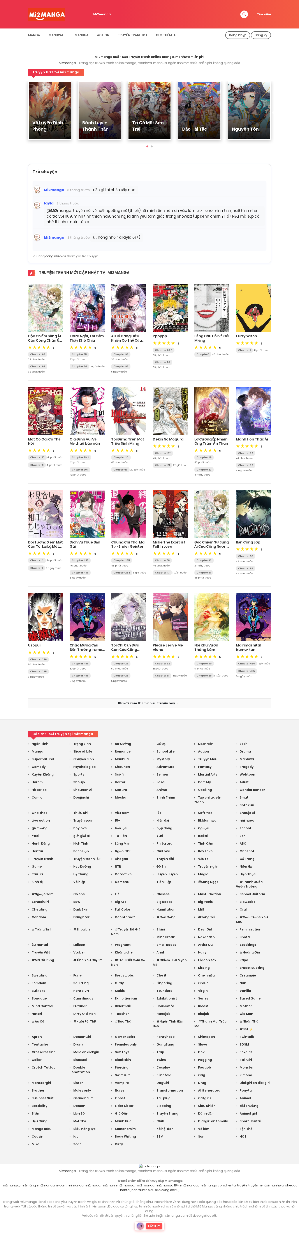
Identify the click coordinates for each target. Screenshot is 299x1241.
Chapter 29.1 (80, 469)
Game (36, 866)
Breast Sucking (251, 968)
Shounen (122, 767)
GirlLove (163, 851)
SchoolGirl (40, 902)
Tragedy (246, 767)
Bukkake (38, 991)
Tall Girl (245, 1060)
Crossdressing (43, 1052)
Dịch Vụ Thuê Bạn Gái (85, 544)
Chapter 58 (245, 556)
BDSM (244, 1044)
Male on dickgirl (86, 1052)
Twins (161, 1060)
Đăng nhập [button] (237, 35)
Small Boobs (166, 945)
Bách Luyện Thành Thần (95, 126)
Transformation (169, 1090)
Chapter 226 (38, 659)
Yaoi (35, 836)
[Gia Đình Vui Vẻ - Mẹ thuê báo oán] (87, 411)
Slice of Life (82, 751)
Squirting (81, 983)
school (245, 828)
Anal (160, 952)
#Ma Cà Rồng (42, 960)
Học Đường (82, 866)
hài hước (246, 820)
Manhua (81, 35)
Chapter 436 (80, 572)
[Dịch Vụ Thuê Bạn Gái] (87, 514)
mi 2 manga (145, 1185)
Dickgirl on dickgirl (254, 1083)
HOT (242, 1136)
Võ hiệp (79, 882)
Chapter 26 (245, 465)
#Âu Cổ (37, 1021)
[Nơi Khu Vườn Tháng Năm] (211, 617)
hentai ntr (139, 1190)
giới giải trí (81, 836)
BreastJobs (124, 975)
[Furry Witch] (253, 307)
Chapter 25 (120, 675)
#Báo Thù (122, 1021)
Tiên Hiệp (163, 882)
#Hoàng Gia (249, 952)
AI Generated (208, 1090)
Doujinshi (81, 797)
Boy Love (205, 851)
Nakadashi (206, 937)
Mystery (163, 759)
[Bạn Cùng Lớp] (253, 514)
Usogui (34, 645)
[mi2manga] (46, 14)
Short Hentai (250, 1121)
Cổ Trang (247, 859)
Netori (36, 1014)
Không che (123, 952)
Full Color (122, 909)
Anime (161, 790)
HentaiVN (81, 991)
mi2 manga (125, 1185)
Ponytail (246, 1090)
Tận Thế (245, 1129)
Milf (200, 909)
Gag (201, 1075)
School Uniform (252, 894)
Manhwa (56, 35)
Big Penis (205, 902)
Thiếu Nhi (80, 813)
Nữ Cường (122, 744)
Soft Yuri (246, 805)
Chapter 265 (121, 560)
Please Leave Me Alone (168, 647)
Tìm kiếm (264, 14)
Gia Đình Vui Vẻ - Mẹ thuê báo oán (85, 441)
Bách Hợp (81, 851)
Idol (76, 1136)
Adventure (165, 767)
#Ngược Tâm (42, 894)
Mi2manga (102, 14)
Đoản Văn (205, 744)
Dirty (118, 1144)
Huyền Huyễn (167, 874)
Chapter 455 (80, 675)
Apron (36, 1037)
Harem (37, 782)
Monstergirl (41, 1083)
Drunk (78, 1044)
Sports (78, 774)
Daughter (81, 917)
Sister (78, 1083)
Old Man (246, 1014)
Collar (36, 1060)
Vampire (121, 1083)
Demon (79, 1106)
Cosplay (163, 1067)
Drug (201, 1083)
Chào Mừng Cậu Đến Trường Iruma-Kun (87, 649)
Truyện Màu (207, 759)
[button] (244, 14)
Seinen (162, 774)
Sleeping (163, 1106)
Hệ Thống (80, 874)
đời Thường (249, 1106)
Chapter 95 (120, 366)
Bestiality (39, 1106)
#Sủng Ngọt (207, 882)
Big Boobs (164, 902)
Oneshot (246, 851)
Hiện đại (162, 820)
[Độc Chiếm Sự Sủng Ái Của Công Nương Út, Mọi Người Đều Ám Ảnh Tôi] (211, 514)
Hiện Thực (247, 874)
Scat (77, 1144)
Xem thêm (164, 35)
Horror (119, 782)
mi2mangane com (52, 1185)
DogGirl (162, 1083)
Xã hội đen (165, 1129)
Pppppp (160, 336)
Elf (116, 894)
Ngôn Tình (39, 744)
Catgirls (204, 1098)
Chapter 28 (204, 457)
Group (203, 983)
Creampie (247, 975)
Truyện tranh (42, 859)
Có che (79, 894)
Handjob (163, 1014)
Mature (120, 790)
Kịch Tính (80, 843)
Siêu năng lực (84, 1129)
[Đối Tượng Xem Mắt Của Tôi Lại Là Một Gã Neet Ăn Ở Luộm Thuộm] (45, 514)
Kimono (245, 1075)
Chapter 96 (120, 354)
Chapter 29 (204, 675)
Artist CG (205, 945)
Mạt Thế (79, 1121)
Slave (202, 1044)
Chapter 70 (162, 362)
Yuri (159, 836)
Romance (122, 751)
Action (103, 35)
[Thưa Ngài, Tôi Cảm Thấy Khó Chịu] (87, 307)
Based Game (250, 998)
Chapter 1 (203, 354)
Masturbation (209, 894)
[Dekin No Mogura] (170, 411)
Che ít (161, 975)
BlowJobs (247, 902)
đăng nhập (53, 256)
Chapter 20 (120, 457)
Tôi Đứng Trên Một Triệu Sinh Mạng (127, 441)
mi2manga (10, 1185)
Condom (38, 917)
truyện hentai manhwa (266, 1185)
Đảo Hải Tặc (194, 129)
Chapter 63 (37, 354)
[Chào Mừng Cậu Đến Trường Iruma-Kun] (87, 617)
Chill (160, 1121)
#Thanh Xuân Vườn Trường (249, 884)
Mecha (120, 797)
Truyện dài (165, 859)
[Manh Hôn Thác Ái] (253, 411)
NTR (117, 866)
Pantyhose (165, 1037)
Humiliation (166, 909)
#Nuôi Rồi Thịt (85, 1021)
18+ (117, 820)
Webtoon (247, 774)
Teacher (121, 1014)
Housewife (165, 1006)
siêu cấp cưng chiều (163, 1190)
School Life (165, 751)
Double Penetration (80, 1069)
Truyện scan (83, 820)
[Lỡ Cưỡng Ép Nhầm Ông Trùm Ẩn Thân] (211, 411)
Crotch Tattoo (43, 1067)
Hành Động (40, 843)
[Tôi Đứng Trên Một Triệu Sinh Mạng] (128, 411)
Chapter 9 (37, 465)
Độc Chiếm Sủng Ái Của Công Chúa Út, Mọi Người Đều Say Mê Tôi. (45, 342)
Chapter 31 (162, 675)
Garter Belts (124, 1037)
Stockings (247, 945)
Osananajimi (83, 1098)
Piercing (121, 1067)
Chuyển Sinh (83, 759)
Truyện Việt (40, 952)
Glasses (163, 894)
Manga (34, 35)
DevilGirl (204, 929)
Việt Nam (121, 813)
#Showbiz (81, 929)
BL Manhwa (206, 820)
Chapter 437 (80, 560)
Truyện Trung (167, 1113)
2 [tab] (152, 146)
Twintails (247, 1037)
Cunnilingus (83, 998)
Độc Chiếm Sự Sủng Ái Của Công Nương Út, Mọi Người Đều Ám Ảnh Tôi (211, 548)
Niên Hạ (245, 866)
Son (200, 1136)
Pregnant (122, 945)
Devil (201, 1052)
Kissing (203, 968)
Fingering (164, 983)
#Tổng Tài (206, 917)
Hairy (202, 952)
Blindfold (163, 1075)
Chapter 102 (163, 453)
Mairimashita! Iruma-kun (248, 647)
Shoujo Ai (247, 813)
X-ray (119, 983)
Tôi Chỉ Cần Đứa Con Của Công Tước (125, 649)
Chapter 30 (204, 663)
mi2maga (92, 1185)
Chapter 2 (37, 560)
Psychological (85, 767)
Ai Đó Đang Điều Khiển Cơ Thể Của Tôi (126, 340)
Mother (245, 1006)
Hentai (37, 851)
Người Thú (123, 851)
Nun (242, 983)
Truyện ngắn (207, 866)
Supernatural (42, 759)
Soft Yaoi (205, 813)
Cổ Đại (161, 744)
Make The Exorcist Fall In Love (169, 544)
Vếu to (203, 859)
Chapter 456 (80, 663)
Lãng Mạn (122, 843)
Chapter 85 (79, 354)
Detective (123, 874)
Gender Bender (252, 790)
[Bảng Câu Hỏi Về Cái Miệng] (211, 307)
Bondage (39, 998)
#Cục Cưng (166, 917)
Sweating (39, 975)
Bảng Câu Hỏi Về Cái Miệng (211, 338)
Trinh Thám (165, 797)
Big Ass (120, 902)
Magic (202, 874)
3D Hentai (39, 945)
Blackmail (122, 1006)
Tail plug (163, 1098)
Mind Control (42, 1006)
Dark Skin (80, 909)
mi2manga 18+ (167, 1185)
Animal (245, 1098)
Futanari (80, 1006)
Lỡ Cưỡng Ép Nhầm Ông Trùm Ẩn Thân (211, 441)
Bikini (160, 929)
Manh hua (123, 1121)
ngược (203, 828)
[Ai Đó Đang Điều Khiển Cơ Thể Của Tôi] (128, 307)
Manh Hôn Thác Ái (252, 439)
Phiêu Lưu (164, 843)
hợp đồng (164, 828)
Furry (77, 975)
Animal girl (248, 1113)
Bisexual (80, 1060)
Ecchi (243, 744)
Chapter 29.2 (80, 457)
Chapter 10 (37, 457)
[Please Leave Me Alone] (170, 617)
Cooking (204, 790)
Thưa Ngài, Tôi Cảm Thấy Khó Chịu (87, 338)
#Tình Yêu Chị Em (87, 960)
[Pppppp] (170, 307)
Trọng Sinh (82, 744)
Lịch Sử (79, 1113)
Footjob (204, 1067)
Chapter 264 (121, 572)
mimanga (76, 1185)
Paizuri (37, 874)
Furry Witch (246, 336)
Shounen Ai (82, 790)
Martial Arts (207, 774)
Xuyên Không (42, 774)
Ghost (119, 1098)
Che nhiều (206, 975)
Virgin (202, 991)
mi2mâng (28, 1185)
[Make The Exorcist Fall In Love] (170, 514)
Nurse (119, 1090)
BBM (159, 1136)
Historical (39, 790)
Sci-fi (119, 774)
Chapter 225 (38, 671)
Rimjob (203, 1014)
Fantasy (204, 767)
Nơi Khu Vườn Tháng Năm (206, 647)
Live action (40, 820)
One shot (39, 813)
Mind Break (165, 937)
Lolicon (79, 945)
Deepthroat (124, 917)
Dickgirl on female (212, 1121)
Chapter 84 (79, 366)
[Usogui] (45, 617)
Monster (246, 1067)
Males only (82, 1090)
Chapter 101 (162, 465)
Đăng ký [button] (261, 35)
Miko (35, 1144)
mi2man (108, 1185)
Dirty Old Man (84, 1014)
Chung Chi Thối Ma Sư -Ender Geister (127, 544)
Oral (243, 909)
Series (202, 998)
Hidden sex (206, 960)
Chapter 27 (204, 469)
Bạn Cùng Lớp (248, 542)
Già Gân (121, 1113)
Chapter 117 (162, 572)
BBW (76, 902)
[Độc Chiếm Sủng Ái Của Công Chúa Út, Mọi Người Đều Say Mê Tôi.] (45, 307)
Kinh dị (37, 882)
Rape (243, 960)
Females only (125, 1044)
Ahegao (121, 859)
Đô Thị (161, 866)
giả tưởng (39, 828)
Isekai (202, 836)
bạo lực (120, 828)
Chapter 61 (204, 572)
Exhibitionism (125, 998)
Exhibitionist (166, 998)
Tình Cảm (205, 843)
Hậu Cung (39, 1121)
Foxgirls (245, 1052)
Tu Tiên (120, 836)
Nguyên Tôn (245, 129)
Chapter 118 (162, 560)
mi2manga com (212, 1185)
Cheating (39, 909)
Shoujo (79, 782)
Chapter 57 (245, 568)
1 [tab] (147, 146)
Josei (160, 782)
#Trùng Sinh (42, 929)
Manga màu (41, 1129)
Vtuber (79, 952)
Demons (121, 882)
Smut (243, 797)
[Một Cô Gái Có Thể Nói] (45, 411)
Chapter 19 (120, 469)
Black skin (122, 1060)
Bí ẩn (35, 1113)
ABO (242, 843)
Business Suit (42, 1098)
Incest (203, 1006)
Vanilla (245, 991)
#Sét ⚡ (246, 1029)
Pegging (204, 1060)
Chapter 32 (162, 663)
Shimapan (206, 1037)
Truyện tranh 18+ (132, 35)
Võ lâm (203, 1129)
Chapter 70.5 (163, 350)
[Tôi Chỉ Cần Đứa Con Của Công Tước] (128, 617)
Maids (119, 991)
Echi (242, 836)
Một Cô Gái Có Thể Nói (44, 441)
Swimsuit (122, 1075)
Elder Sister (124, 1106)
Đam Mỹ (204, 782)
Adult (244, 782)
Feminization (250, 929)
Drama (245, 751)
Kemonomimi (125, 1129)
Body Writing (125, 1136)
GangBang (165, 1044)
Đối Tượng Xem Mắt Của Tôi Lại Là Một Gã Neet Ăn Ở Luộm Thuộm (45, 548)
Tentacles (40, 1044)
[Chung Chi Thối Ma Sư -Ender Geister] (128, 514)
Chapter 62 (37, 366)
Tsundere (164, 991)
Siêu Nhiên (206, 1106)
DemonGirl (82, 1037)
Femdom (38, 983)
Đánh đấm (206, 1113)
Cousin (37, 1136)
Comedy (38, 767)
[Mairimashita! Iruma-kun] (253, 617)
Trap (160, 1052)
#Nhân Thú (249, 1021)
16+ (159, 813)
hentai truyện (236, 1185)
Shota (244, 937)
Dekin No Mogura (168, 439)
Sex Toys (121, 1052)
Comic (36, 797)
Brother (37, 1090)
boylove (80, 828)
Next (274, 113)
